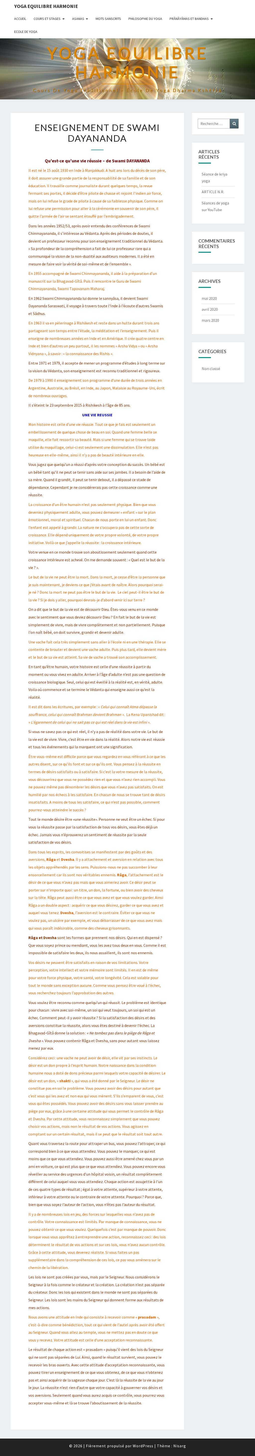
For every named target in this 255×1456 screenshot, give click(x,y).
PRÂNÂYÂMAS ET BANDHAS (189, 18)
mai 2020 (209, 298)
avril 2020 (210, 309)
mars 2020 (210, 320)
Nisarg (179, 1445)
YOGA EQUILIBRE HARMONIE (46, 6)
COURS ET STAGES (47, 18)
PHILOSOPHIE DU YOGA (145, 18)
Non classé (211, 368)
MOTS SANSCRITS (108, 18)
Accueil (20, 18)
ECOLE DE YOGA (25, 31)
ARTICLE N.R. (213, 191)
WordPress (143, 1445)
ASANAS (78, 18)
